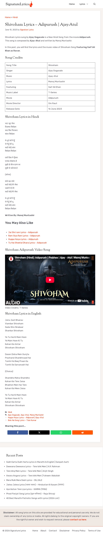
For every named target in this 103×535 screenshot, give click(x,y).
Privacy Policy (78, 530)
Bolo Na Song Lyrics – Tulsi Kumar (22, 420)
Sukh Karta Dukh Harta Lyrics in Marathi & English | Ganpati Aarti (37, 462)
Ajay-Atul (25, 415)
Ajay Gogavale (14, 415)
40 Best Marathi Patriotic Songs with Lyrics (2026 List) (32, 498)
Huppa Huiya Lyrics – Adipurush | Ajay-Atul (26, 417)
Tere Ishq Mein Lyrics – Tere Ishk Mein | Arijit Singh (30, 471)
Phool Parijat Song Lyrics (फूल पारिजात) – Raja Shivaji (30, 494)
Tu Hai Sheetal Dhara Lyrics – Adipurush (27, 243)
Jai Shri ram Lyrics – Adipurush (23, 232)
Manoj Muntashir (37, 415)
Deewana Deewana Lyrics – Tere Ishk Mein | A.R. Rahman (33, 466)
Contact (53, 530)
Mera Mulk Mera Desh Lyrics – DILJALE (24, 480)
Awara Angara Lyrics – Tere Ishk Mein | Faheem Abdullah (33, 475)
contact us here (78, 519)
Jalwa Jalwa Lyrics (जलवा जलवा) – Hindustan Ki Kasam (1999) (35, 484)
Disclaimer (65, 530)
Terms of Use (94, 530)
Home (72, 4)
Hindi (15, 17)
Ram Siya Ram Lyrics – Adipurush (24, 236)
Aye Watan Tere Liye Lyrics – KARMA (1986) (26, 489)
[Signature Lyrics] (19, 4)
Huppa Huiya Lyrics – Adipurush (23, 239)
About (43, 530)
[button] (94, 4)
